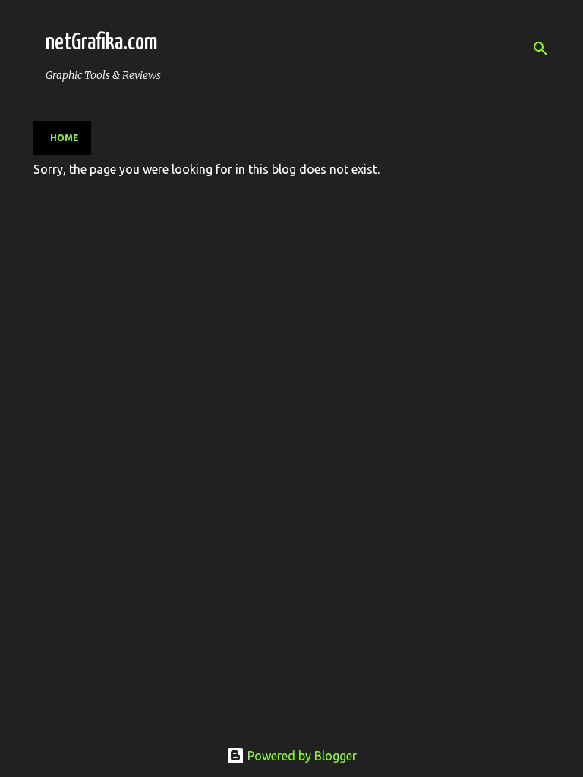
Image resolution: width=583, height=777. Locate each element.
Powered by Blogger (300, 756)
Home (64, 138)
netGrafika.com (101, 42)
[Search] (540, 48)
